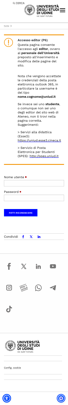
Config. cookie (12, 367)
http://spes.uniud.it (44, 156)
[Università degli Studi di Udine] (41, 10)
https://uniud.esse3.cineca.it (39, 140)
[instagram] (9, 291)
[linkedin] (38, 269)
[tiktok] (9, 312)
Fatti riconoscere (21, 212)
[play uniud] (24, 291)
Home (6, 26)
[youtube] (53, 269)
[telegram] (53, 291)
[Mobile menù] (62, 10)
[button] (6, 398)
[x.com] (24, 269)
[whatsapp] (38, 291)
